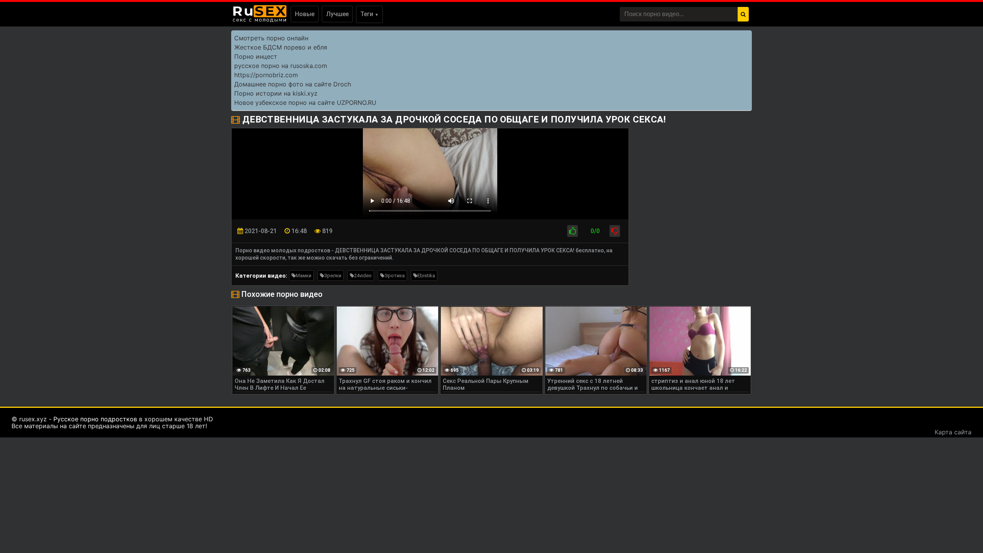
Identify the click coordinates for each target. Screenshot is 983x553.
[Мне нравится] (572, 231)
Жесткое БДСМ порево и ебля (280, 47)
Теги (369, 14)
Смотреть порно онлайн (271, 38)
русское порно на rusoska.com (280, 66)
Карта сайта (953, 432)
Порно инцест (255, 56)
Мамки (303, 275)
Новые (304, 14)
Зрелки (332, 275)
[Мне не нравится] (614, 231)
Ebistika (426, 275)
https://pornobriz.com (266, 75)
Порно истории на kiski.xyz (276, 93)
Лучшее (337, 14)
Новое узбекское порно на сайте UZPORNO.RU (305, 102)
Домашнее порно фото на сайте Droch (292, 84)
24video (363, 275)
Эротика (394, 275)
